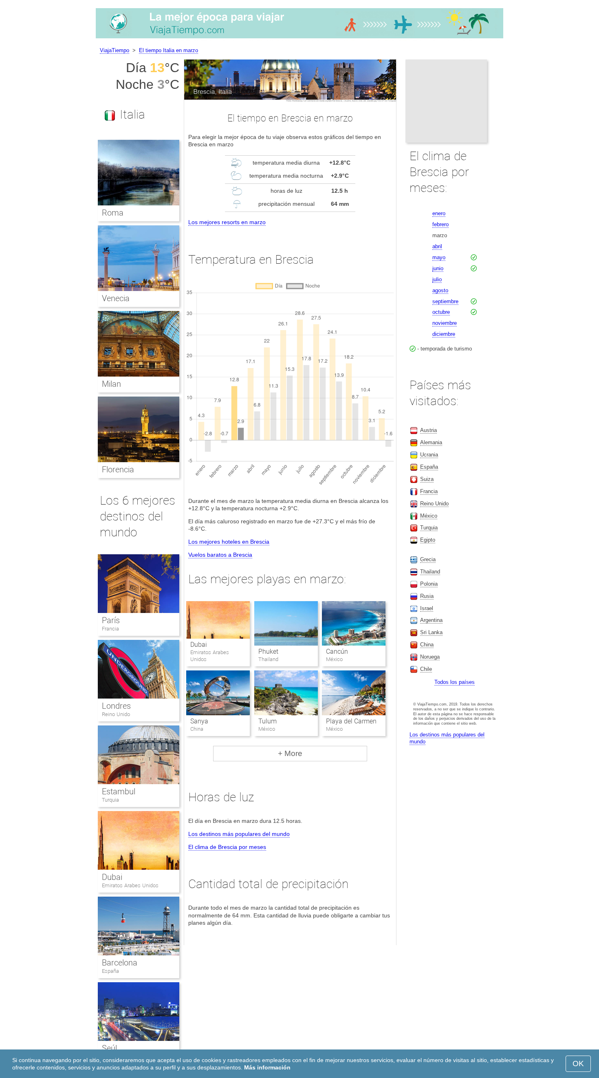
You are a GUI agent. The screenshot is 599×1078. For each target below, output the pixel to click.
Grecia (428, 559)
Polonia (429, 584)
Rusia (427, 596)
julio (437, 279)
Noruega (430, 657)
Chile (426, 669)
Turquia (110, 800)
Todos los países (454, 682)
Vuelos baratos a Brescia (220, 554)
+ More (290, 753)
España (110, 971)
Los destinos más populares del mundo (239, 834)
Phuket (268, 651)
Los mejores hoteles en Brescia (228, 541)
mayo (438, 257)
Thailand (430, 572)
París (111, 620)
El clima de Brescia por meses (227, 847)
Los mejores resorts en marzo (227, 222)
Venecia (116, 298)
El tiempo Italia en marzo (168, 50)
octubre (441, 312)
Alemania (431, 442)
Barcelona (119, 963)
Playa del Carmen (351, 721)
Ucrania (429, 455)
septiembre (445, 301)
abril (437, 246)
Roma (112, 213)
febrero (440, 224)
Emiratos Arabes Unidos (130, 885)
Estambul (118, 791)
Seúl (109, 1048)
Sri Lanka (431, 632)
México (428, 516)
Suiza (427, 479)
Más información (267, 1067)
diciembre (443, 334)
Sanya (199, 721)
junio (437, 268)
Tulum (267, 721)
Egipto (427, 540)
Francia (110, 629)
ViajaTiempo (114, 50)
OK (578, 1063)
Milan (111, 384)
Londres (116, 706)
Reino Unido (116, 714)
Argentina (431, 620)
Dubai (198, 644)
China (427, 645)
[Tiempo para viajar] (299, 38)
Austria (428, 430)
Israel (426, 608)
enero (438, 213)
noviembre (444, 323)
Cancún (337, 651)
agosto (440, 290)
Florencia (118, 469)
